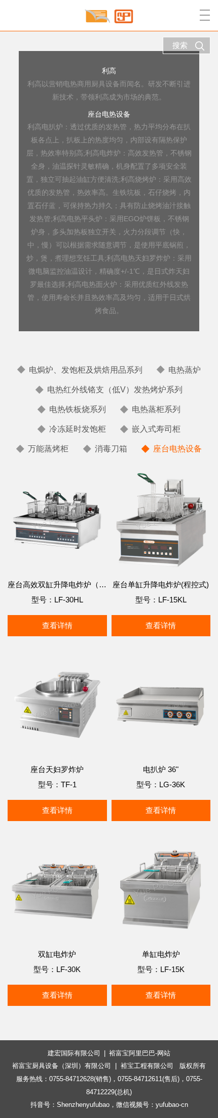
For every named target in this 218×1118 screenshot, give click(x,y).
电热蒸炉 (184, 370)
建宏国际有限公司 (74, 1053)
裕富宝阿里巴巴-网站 (139, 1053)
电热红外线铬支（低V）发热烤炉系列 (115, 389)
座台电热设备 (177, 448)
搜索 (180, 45)
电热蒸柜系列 (156, 409)
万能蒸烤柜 (48, 448)
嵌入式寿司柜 (156, 429)
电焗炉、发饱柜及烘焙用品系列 (85, 370)
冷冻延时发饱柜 (77, 429)
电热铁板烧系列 (77, 409)
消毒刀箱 (111, 448)
